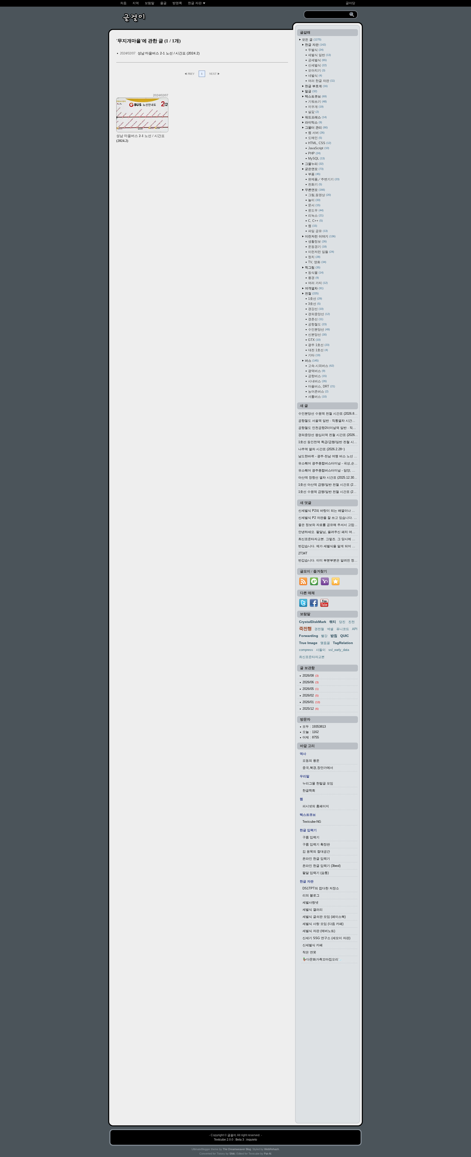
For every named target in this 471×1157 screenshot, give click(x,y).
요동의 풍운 (310, 760)
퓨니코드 (342, 629)
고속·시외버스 (320, 366)
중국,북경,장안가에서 (317, 768)
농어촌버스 (317, 391)
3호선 (314, 304)
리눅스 (315, 215)
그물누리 (314, 164)
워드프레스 (315, 117)
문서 (313, 205)
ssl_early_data (338, 650)
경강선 (315, 309)
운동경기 (317, 247)
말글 (310, 91)
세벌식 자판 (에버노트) (318, 931)
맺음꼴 (325, 643)
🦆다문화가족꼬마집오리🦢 (322, 959)
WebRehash (271, 1149)
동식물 (315, 272)
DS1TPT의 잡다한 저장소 (320, 888)
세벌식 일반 (319, 55)
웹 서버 (316, 133)
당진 (342, 622)
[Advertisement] (327, 1044)
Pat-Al (267, 1153)
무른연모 (314, 190)
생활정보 (317, 241)
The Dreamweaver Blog (237, 1149)
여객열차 (314, 288)
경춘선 (315, 319)
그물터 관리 (316, 127)
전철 (311, 293)
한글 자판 (315, 45)
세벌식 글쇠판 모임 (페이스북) (324, 917)
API (354, 629)
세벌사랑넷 (310, 902)
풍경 (313, 278)
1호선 (314, 298)
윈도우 (315, 210)
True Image (308, 643)
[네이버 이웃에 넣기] (314, 585)
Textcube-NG (311, 821)
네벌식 (314, 75)
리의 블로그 (310, 895)
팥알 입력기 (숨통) (315, 873)
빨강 (324, 636)
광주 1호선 (318, 345)
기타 (313, 355)
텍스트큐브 (315, 96)
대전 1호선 (317, 350)
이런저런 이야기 (320, 236)
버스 (311, 360)
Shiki (232, 1153)
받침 (333, 636)
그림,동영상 (319, 195)
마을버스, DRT (321, 386)
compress (306, 650)
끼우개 (315, 107)
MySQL (316, 158)
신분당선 (317, 334)
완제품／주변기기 (323, 179)
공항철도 (317, 324)
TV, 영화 (316, 262)
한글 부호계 (316, 86)
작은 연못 (309, 952)
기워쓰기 (317, 101)
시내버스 (317, 381)
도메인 (314, 138)
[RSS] (303, 585)
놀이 (313, 200)
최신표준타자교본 (312, 657)
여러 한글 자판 (321, 81)
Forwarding (308, 636)
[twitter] (303, 606)
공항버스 (317, 376)
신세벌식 (317, 65)
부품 (313, 174)
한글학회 (308, 790)
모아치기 (316, 70)
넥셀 (330, 629)
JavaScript (318, 148)
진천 (351, 622)
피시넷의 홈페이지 (315, 806)
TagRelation (343, 643)
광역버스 (316, 371)
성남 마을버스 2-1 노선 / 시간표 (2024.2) (169, 53)
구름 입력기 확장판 (316, 844)
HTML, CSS (319, 143)
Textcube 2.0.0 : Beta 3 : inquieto (235, 1139)
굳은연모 (314, 169)
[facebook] (314, 606)
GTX (314, 340)
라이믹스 (313, 122)
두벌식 (315, 50)
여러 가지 (317, 283)
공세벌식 (317, 60)
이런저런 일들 (320, 252)
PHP (314, 153)
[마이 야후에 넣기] (325, 585)
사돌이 (321, 650)
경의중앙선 (318, 314)
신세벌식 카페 (312, 945)
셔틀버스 (317, 396)
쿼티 (332, 622)
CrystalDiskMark (312, 622)
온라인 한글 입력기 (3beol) (321, 866)
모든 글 (311, 39)
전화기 (314, 184)
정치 (313, 257)
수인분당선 (318, 329)
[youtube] (324, 606)
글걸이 (231, 1135)
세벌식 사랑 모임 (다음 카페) (322, 924)
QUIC (344, 636)
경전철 (319, 629)
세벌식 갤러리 (312, 909)
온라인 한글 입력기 (316, 858)
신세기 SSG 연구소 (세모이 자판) (326, 938)
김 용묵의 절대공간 (316, 851)
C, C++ (315, 221)
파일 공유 (317, 231)
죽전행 (305, 628)
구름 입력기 (310, 837)
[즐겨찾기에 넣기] (336, 585)
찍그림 (312, 267)
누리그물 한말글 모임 (317, 783)
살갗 (313, 112)
